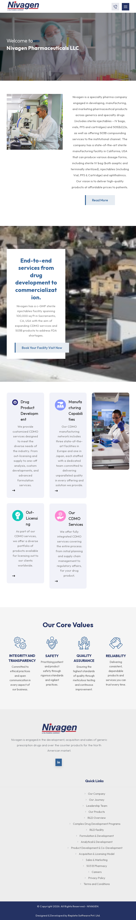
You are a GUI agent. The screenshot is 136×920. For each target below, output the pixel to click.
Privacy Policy (96, 878)
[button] (42, 348)
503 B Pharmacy (96, 866)
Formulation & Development (97, 836)
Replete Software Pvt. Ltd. (84, 915)
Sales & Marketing (96, 860)
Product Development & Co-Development (96, 848)
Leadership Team (96, 805)
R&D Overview (96, 818)
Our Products (97, 811)
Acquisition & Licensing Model (96, 854)
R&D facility (96, 830)
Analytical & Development (96, 842)
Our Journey (96, 799)
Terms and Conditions (97, 884)
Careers (97, 872)
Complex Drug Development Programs (96, 824)
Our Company (96, 793)
